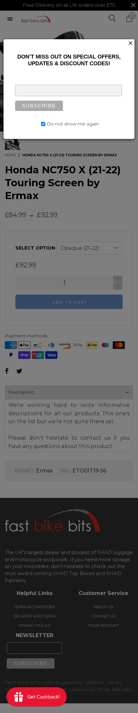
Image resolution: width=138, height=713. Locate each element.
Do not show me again (73, 124)
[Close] (130, 43)
